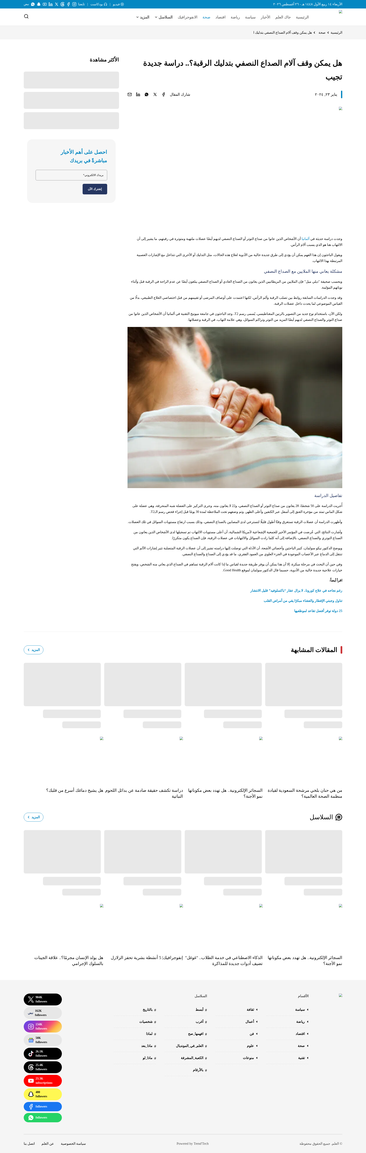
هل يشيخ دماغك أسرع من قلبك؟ (74, 790)
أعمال (249, 1021)
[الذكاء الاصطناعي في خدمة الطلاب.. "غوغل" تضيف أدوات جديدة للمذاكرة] (223, 926)
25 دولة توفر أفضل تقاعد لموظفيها (318, 611)
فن (252, 1033)
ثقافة (250, 1009)
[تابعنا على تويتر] (56, 4)
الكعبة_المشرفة (194, 1058)
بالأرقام (200, 1070)
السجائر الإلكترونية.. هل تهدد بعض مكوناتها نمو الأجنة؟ (225, 793)
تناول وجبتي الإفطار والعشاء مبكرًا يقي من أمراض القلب (303, 600)
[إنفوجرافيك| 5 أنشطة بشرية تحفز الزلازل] (143, 926)
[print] (163, 94)
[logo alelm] (329, 17)
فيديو (116, 4)
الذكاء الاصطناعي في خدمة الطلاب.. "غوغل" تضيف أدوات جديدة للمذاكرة (224, 960)
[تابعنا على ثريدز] (62, 4)
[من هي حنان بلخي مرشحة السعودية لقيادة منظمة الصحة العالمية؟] (302, 759)
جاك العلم (283, 17)
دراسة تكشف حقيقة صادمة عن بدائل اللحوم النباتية (144, 793)
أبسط (201, 1010)
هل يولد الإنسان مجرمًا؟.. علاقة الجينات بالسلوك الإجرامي (68, 960)
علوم (250, 1046)
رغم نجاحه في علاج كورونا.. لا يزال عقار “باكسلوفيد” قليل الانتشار (296, 590)
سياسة (250, 17)
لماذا (151, 1034)
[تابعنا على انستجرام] (74, 4)
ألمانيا (305, 239)
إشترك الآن (95, 189)
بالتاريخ (149, 1010)
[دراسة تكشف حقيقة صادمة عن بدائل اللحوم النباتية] (143, 759)
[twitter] (155, 94)
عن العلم (48, 1143)
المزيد (36, 650)
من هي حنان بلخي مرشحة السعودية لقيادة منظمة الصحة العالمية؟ (305, 793)
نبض (26, 4)
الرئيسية (302, 17)
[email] (130, 94)
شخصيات (147, 1022)
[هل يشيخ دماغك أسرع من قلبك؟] (63, 759)
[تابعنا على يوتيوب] (45, 4)
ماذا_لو (149, 1058)
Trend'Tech (201, 1143)
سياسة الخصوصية (73, 1143)
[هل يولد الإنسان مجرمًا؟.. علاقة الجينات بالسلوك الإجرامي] (63, 926)
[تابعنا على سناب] (39, 4)
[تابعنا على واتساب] (33, 4)
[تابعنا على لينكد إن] (51, 4)
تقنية (301, 1058)
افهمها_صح (197, 1034)
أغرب (201, 1022)
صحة (206, 17)
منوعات (248, 1058)
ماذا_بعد (148, 1046)
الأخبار (265, 17)
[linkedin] (138, 94)
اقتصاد (220, 17)
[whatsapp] (146, 94)
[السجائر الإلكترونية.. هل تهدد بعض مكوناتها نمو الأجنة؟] (223, 759)
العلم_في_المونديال (191, 1046)
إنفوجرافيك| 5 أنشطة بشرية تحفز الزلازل (147, 957)
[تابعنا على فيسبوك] (68, 4)
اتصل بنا (29, 1143)
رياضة (235, 17)
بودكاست (96, 4)
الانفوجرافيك (187, 17)
